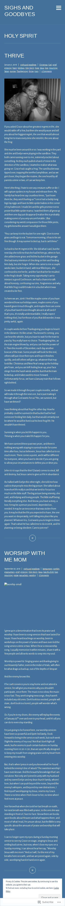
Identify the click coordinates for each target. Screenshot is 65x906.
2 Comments (44, 575)
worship (32, 575)
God (50, 65)
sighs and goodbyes (28, 65)
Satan (6, 71)
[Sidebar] (58, 8)
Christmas (43, 65)
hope (37, 68)
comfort (56, 569)
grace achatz (9, 572)
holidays (21, 68)
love (46, 68)
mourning (53, 68)
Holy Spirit (29, 68)
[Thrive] (32, 538)
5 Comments (47, 71)
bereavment (47, 569)
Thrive (14, 56)
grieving (8, 68)
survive (13, 71)
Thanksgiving (22, 71)
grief (55, 65)
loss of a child (48, 572)
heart (14, 68)
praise (16, 575)
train (36, 71)
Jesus (42, 68)
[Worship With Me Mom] (32, 870)
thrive (31, 71)
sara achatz (23, 575)
